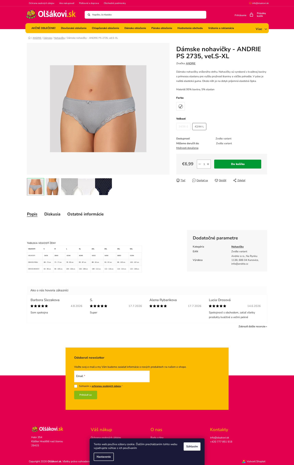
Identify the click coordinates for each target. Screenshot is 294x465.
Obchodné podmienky (115, 3)
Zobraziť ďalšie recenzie (252, 326)
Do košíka (238, 164)
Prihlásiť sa (85, 394)
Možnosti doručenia (187, 148)
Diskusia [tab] (52, 214)
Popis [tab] (32, 214)
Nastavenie (104, 457)
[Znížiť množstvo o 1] (199, 164)
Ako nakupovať (66, 3)
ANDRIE (190, 63)
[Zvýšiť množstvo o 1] (208, 164)
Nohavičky (237, 246)
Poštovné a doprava (89, 3)
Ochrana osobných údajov (41, 3)
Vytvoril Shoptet (256, 461)
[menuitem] (43, 28)
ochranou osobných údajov (106, 386)
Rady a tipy (157, 437)
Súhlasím (192, 446)
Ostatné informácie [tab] (85, 214)
